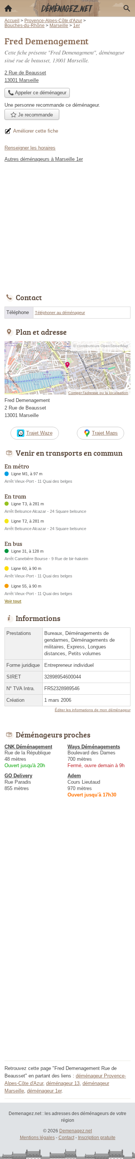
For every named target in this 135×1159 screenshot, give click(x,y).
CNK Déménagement (28, 746)
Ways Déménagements (94, 746)
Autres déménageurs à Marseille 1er (43, 159)
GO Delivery (18, 775)
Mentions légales (37, 1137)
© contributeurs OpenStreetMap (100, 346)
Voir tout (12, 601)
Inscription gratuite (97, 1137)
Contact (66, 1137)
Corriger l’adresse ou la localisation (98, 393)
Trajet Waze (39, 433)
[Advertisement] (67, 990)
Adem (74, 775)
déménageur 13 (63, 1083)
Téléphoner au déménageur (60, 312)
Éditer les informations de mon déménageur (92, 710)
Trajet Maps (105, 433)
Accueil (8, 8)
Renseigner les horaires (30, 148)
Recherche (126, 8)
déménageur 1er (44, 1091)
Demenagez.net (75, 1130)
